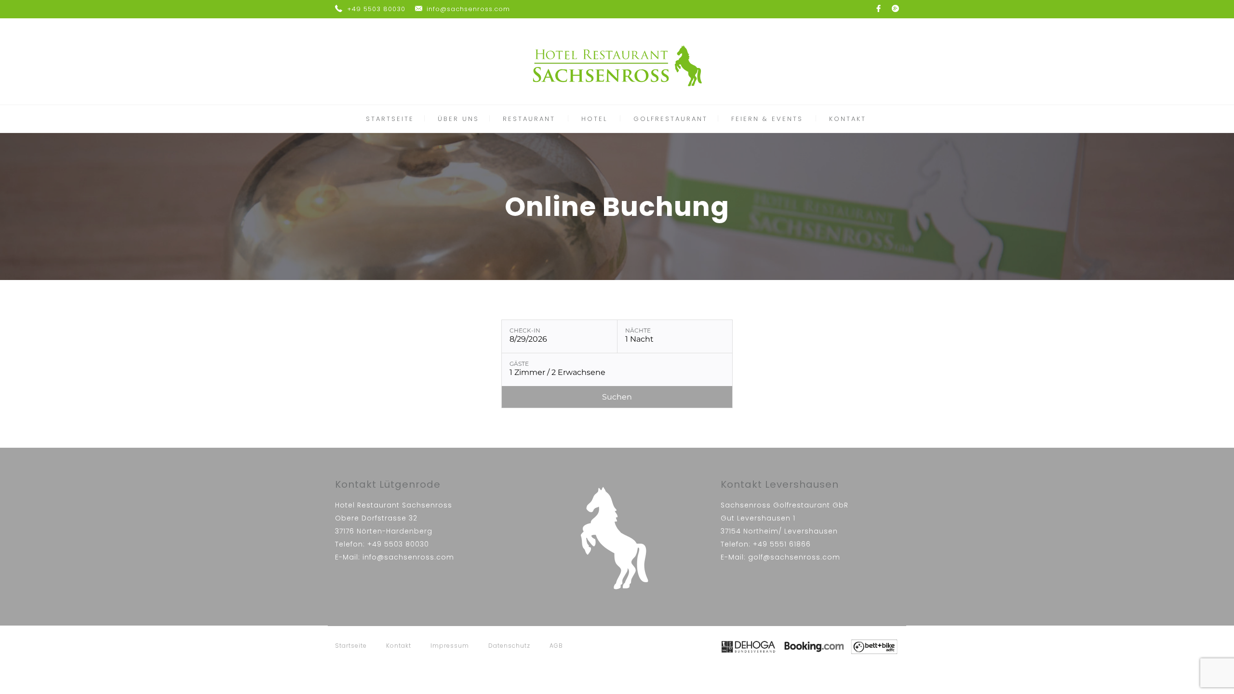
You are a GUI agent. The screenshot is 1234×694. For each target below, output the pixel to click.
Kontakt (398, 645)
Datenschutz (509, 645)
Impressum (449, 645)
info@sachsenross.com (468, 8)
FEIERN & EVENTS (767, 118)
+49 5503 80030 (376, 8)
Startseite (351, 645)
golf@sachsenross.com (794, 557)
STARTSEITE (390, 118)
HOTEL (594, 118)
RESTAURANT (529, 118)
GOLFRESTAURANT (670, 118)
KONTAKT (847, 118)
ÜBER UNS (458, 118)
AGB (556, 645)
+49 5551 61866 (782, 544)
